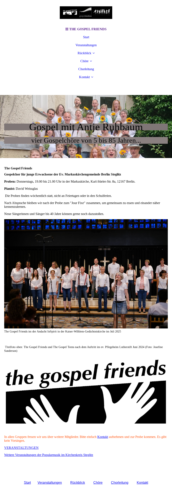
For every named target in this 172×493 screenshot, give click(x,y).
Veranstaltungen (86, 45)
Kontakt (84, 77)
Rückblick (84, 53)
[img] (86, 12)
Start (86, 37)
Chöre (84, 61)
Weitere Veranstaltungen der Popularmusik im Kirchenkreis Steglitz (48, 455)
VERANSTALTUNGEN (21, 448)
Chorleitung (86, 69)
